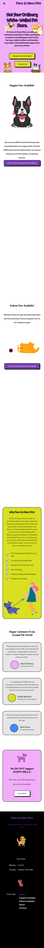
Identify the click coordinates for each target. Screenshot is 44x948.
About (22, 904)
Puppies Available (27, 898)
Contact (23, 908)
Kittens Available (27, 901)
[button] (4, 3)
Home (22, 894)
